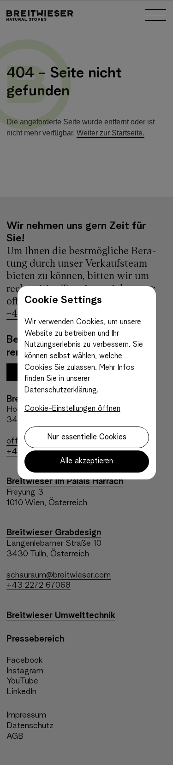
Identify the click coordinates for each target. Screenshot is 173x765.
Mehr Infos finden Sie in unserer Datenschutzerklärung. (79, 379)
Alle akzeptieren (86, 461)
